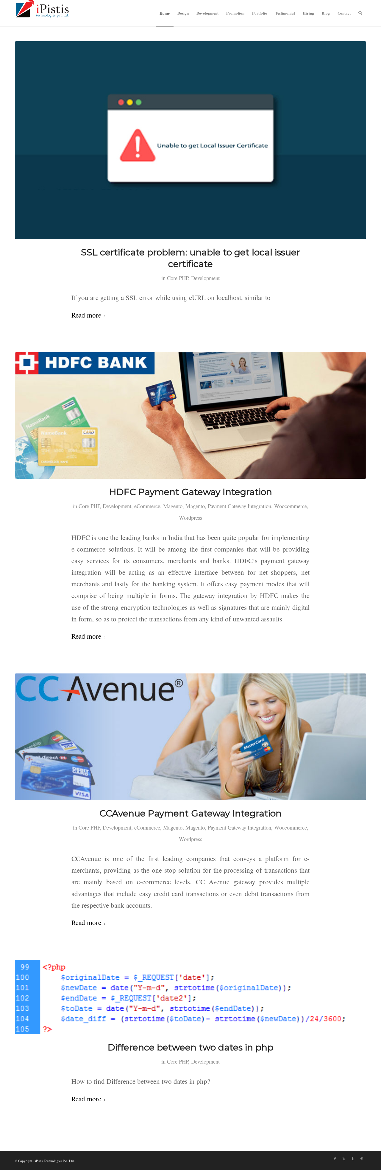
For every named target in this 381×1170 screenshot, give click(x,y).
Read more (86, 314)
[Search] (360, 13)
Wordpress (190, 517)
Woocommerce (290, 506)
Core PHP (177, 278)
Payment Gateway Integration (239, 506)
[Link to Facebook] (334, 1158)
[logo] (42, 13)
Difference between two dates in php (190, 1047)
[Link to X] (343, 1158)
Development (205, 278)
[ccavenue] (190, 736)
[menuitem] (165, 13)
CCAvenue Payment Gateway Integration (190, 813)
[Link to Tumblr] (352, 1158)
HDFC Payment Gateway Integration (190, 491)
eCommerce (147, 506)
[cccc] (190, 140)
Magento (172, 506)
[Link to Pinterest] (361, 1158)
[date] (190, 997)
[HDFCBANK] (190, 415)
